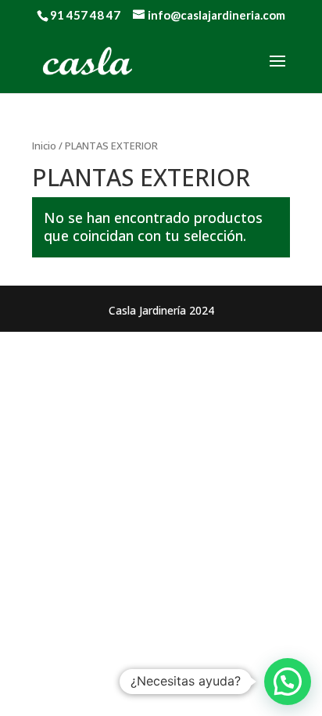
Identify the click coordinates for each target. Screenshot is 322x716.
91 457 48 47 (85, 15)
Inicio (44, 146)
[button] (287, 681)
